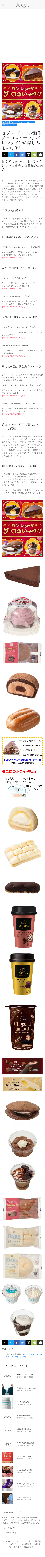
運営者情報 (28, 1547)
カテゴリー (14, 1544)
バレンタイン (28, 1354)
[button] (3, 4)
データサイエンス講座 (25, 1374)
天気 (30, 1541)
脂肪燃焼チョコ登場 (24, 1456)
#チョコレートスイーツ (25, 122)
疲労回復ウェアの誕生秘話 (26, 1388)
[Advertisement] (22, 39)
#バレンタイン (8, 122)
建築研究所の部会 (23, 1415)
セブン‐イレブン (20, 1357)
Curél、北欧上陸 (23, 1402)
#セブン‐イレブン (9, 125)
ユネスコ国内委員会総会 (25, 1443)
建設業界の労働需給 (24, 1429)
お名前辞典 (26, 1544)
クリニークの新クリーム (25, 1484)
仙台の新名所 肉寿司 (24, 1470)
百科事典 (17, 1547)
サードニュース (19, 1541)
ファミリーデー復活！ (25, 1497)
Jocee (7, 1541)
